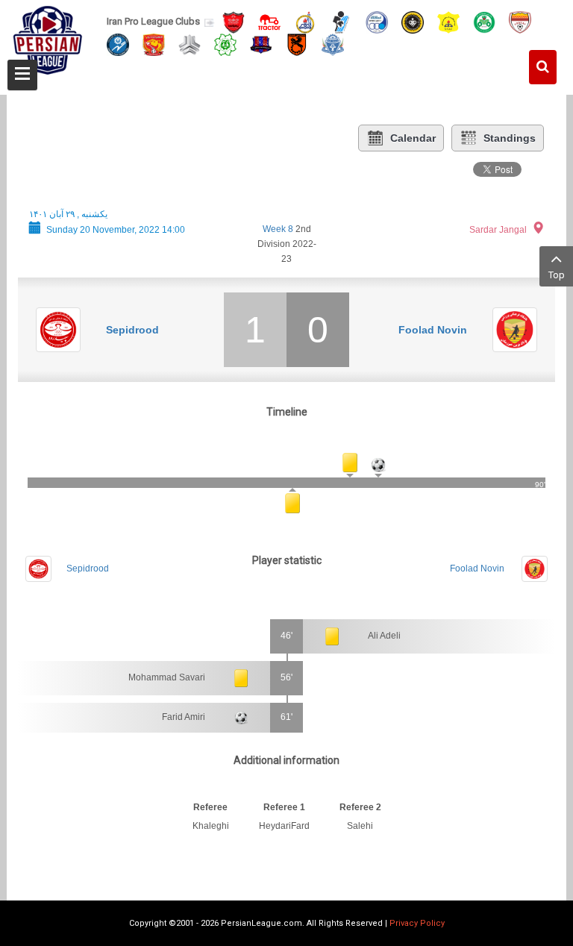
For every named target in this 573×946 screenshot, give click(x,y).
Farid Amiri (183, 717)
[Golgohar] (118, 43)
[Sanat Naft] (448, 21)
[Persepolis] (233, 21)
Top (556, 275)
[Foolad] (520, 21)
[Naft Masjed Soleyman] (305, 21)
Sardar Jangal (498, 230)
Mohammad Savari (166, 677)
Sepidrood (132, 330)
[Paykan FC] (341, 21)
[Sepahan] (412, 21)
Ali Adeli (384, 635)
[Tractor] (269, 21)
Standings (509, 138)
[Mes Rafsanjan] (297, 43)
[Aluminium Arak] (333, 43)
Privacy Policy (417, 923)
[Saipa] (189, 44)
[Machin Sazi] (225, 43)
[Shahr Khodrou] (154, 43)
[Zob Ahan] (484, 21)
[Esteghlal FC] (377, 21)
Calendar (413, 138)
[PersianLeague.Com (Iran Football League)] (47, 42)
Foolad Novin (432, 330)
